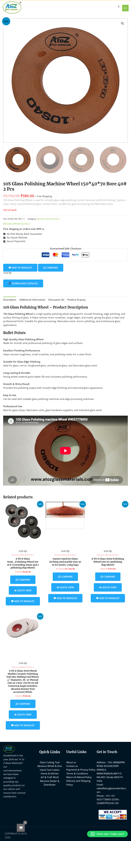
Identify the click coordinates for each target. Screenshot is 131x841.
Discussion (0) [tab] (56, 299)
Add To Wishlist (21, 267)
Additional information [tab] (32, 299)
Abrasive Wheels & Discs (48, 218)
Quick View (23, 544)
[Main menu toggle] (125, 8)
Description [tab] (9, 299)
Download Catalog (24, 283)
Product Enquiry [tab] (76, 299)
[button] (122, 23)
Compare (52, 267)
